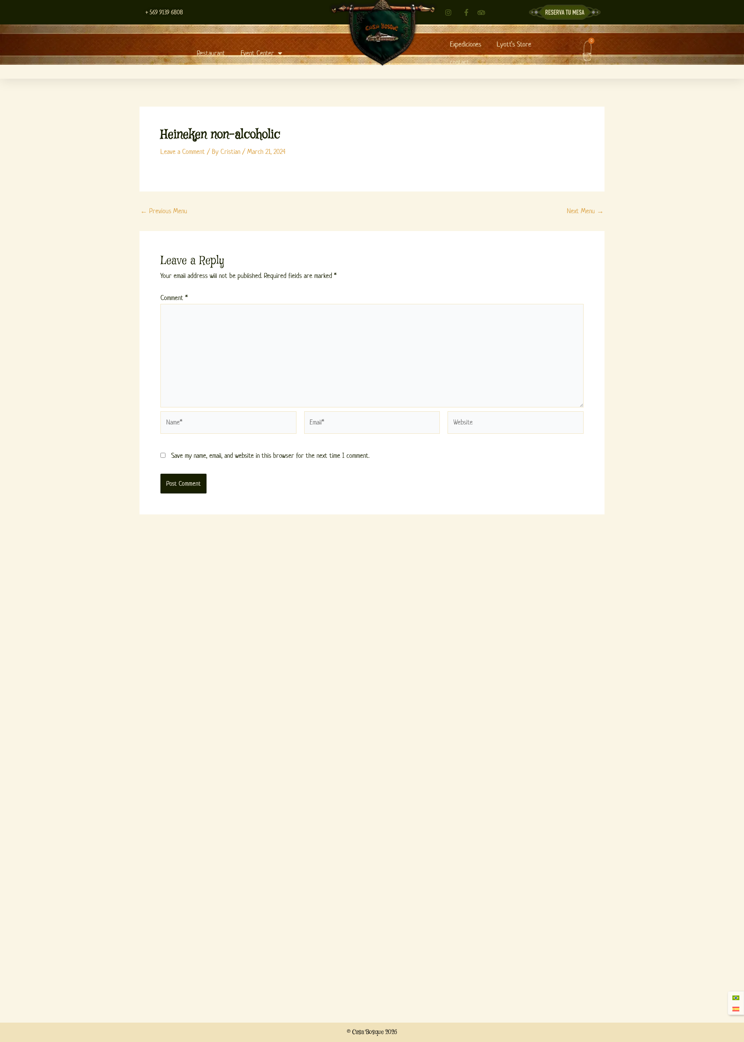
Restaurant (211, 53)
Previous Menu (163, 210)
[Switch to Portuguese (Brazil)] (735, 997)
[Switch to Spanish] (735, 1008)
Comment (174, 297)
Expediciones (465, 44)
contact (459, 62)
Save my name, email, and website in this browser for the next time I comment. (270, 455)
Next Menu (585, 210)
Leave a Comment (182, 151)
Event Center (257, 53)
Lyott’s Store (514, 44)
